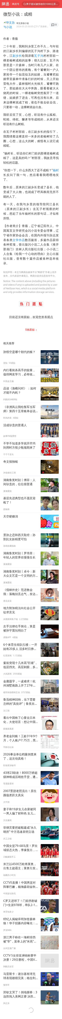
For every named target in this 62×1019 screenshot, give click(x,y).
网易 (5, 4)
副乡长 (17, 56)
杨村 (56, 170)
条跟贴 (30, 329)
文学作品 (19, 240)
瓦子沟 (38, 56)
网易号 (15, 4)
